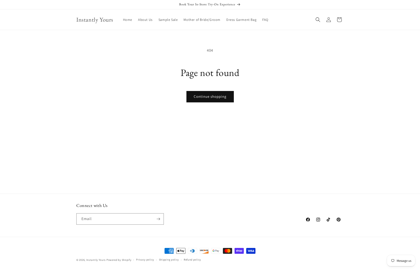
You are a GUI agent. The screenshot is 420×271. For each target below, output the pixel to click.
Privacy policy (145, 259)
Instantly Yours (96, 260)
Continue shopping (210, 96)
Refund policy (192, 259)
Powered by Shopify (118, 260)
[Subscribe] (158, 219)
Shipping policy (169, 259)
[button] (318, 19)
